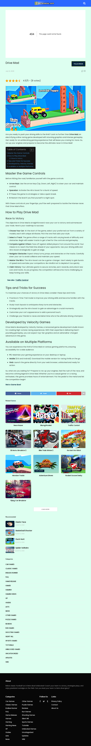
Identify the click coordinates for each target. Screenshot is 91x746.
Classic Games (11, 568)
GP (7, 598)
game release (11, 581)
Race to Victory (17, 158)
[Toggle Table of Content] (30, 150)
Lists (7, 607)
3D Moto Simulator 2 (18, 450)
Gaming (9, 590)
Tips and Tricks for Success (19, 161)
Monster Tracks (18, 475)
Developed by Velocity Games (21, 164)
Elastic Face (21, 522)
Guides (8, 602)
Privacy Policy (56, 701)
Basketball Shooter (24, 530)
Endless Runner (12, 573)
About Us (54, 708)
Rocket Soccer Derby (73, 475)
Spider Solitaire (22, 548)
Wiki (7, 662)
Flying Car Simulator (18, 500)
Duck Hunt (20, 539)
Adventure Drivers (46, 475)
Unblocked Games (13, 649)
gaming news (11, 594)
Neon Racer (18, 425)
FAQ (7, 577)
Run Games (10, 628)
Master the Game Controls (18, 153)
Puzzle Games (11, 619)
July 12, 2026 (10, 71)
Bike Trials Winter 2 (46, 450)
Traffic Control (74, 425)
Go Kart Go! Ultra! (74, 450)
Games (8, 585)
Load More (45, 509)
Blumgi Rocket (46, 425)
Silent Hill (9, 636)
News (8, 611)
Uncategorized (12, 653)
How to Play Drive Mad (17, 156)
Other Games (11, 615)
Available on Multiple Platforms (21, 166)
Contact (54, 705)
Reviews (9, 624)
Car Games (11, 420)
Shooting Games (12, 632)
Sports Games (11, 641)
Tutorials (10, 645)
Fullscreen (78, 64)
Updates (9, 658)
